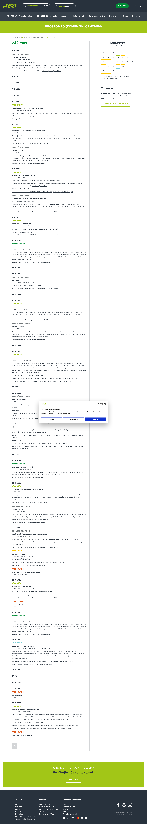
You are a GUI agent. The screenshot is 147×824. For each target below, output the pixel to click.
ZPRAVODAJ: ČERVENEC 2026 (115, 104)
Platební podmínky (70, 814)
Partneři (18, 809)
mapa (55, 809)
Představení (110, 76)
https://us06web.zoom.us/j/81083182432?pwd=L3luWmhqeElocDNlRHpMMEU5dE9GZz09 (41, 381)
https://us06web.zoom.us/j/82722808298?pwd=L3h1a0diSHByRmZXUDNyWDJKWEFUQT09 (42, 192)
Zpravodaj (67, 809)
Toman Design (127, 814)
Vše (104, 76)
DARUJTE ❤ (122, 6)
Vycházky (105, 78)
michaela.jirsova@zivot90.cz (51, 71)
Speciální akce (114, 78)
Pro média (19, 807)
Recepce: (65, 6)
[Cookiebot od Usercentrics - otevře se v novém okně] (99, 404)
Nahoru (14, 746)
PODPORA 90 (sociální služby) (20, 16)
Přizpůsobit (73, 419)
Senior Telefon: (37, 6)
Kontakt (42, 799)
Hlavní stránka (17, 38)
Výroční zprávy (69, 807)
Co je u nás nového (97, 16)
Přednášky (118, 76)
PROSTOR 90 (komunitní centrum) (51, 16)
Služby (65, 804)
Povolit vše (95, 419)
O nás (125, 16)
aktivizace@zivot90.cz (39, 186)
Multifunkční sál (77, 16)
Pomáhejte (113, 16)
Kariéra (18, 812)
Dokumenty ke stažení (72, 799)
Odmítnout (51, 419)
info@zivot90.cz (47, 814)
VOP (65, 812)
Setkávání (126, 76)
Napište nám (73, 780)
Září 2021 (52, 38)
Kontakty (136, 16)
